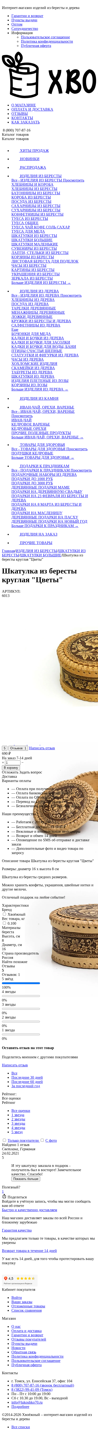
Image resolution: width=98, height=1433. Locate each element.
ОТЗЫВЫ (19, 114)
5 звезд (17, 1132)
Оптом (16, 24)
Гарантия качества (17, 1230)
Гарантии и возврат (27, 16)
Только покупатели (24, 1140)
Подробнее (20, 1407)
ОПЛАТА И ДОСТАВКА (32, 109)
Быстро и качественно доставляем (29, 1210)
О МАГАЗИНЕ (23, 105)
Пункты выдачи (24, 20)
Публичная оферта (36, 46)
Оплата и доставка (26, 1331)
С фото (51, 1140)
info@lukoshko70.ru (27, 1402)
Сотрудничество (24, 29)
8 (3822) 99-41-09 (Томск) (31, 1390)
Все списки (20, 1427)
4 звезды (18, 1128)
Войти (16, 1298)
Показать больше (25, 1179)
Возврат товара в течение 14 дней (29, 1251)
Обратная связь (23, 1352)
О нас (16, 1326)
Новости (18, 1348)
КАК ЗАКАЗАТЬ (25, 122)
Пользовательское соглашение (45, 37)
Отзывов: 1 (18, 748)
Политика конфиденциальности (47, 41)
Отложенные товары (28, 1306)
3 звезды (18, 1123)
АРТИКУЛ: (11, 591)
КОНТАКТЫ (22, 118)
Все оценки (20, 1111)
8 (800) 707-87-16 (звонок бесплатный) (42, 1385)
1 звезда (17, 1115)
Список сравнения (26, 1310)
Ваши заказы (21, 1302)
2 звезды (18, 1119)
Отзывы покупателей (28, 1339)
